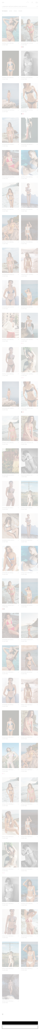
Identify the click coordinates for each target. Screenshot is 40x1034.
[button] (20, 1023)
